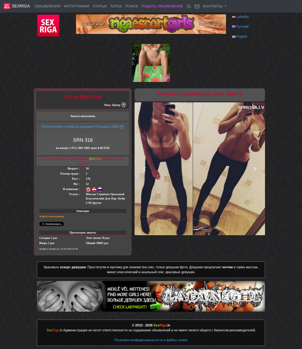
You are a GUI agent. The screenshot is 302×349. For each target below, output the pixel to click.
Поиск (131, 6)
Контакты (213, 6)
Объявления (48, 6)
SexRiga (20, 6)
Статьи (100, 6)
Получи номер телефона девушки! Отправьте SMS (81, 126)
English (241, 36)
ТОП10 (116, 6)
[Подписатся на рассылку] (197, 6)
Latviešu (242, 16)
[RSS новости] (189, 6)
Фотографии (76, 6)
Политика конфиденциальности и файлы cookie (151, 340)
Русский (242, 26)
